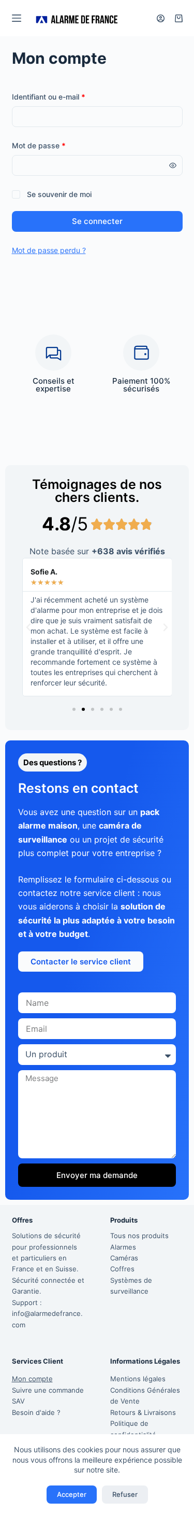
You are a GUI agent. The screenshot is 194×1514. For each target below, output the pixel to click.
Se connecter (97, 221)
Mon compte (32, 1379)
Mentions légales (138, 1379)
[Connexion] (161, 18)
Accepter (71, 1494)
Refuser (125, 1494)
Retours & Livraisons (143, 1412)
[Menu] (16, 18)
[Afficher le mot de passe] (172, 165)
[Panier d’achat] (179, 18)
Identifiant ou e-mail (67, 96)
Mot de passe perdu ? (49, 250)
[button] (28, 627)
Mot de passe (57, 144)
